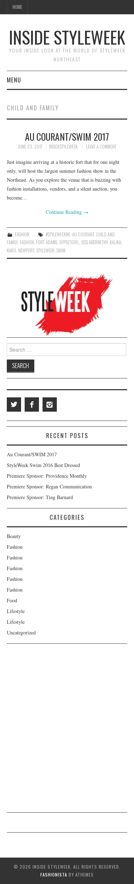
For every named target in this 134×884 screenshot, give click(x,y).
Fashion (22, 234)
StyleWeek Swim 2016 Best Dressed (43, 465)
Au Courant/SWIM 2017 (67, 136)
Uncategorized (21, 632)
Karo (11, 250)
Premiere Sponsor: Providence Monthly (47, 475)
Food (12, 600)
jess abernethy (94, 242)
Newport (26, 250)
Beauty (14, 536)
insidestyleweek (63, 146)
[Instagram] (50, 404)
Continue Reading (67, 212)
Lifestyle (16, 611)
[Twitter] (14, 404)
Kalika (115, 242)
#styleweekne (58, 234)
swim (60, 250)
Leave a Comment (101, 146)
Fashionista (53, 874)
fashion (27, 242)
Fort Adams (46, 242)
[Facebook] (32, 404)
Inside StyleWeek (67, 37)
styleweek (45, 250)
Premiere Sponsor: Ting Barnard (40, 497)
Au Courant (83, 234)
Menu (14, 79)
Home (17, 7)
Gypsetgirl (69, 242)
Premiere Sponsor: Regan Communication (49, 486)
